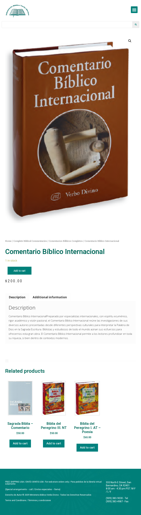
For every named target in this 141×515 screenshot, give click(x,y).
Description (17, 297)
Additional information (50, 297)
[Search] (135, 24)
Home (8, 241)
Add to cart (19, 271)
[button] (134, 9)
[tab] (17, 297)
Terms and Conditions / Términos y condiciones (28, 500)
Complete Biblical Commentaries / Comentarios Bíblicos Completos (48, 241)
